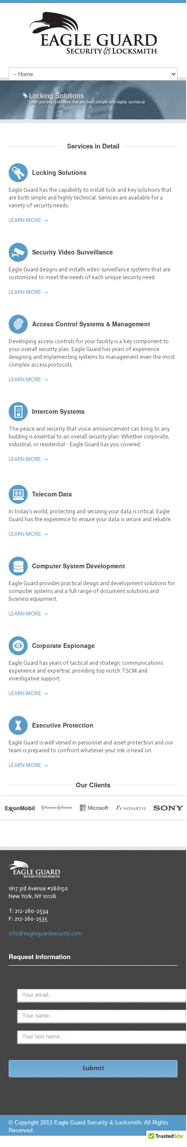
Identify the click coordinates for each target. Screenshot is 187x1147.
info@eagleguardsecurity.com (45, 933)
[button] (166, 1139)
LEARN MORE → (28, 220)
